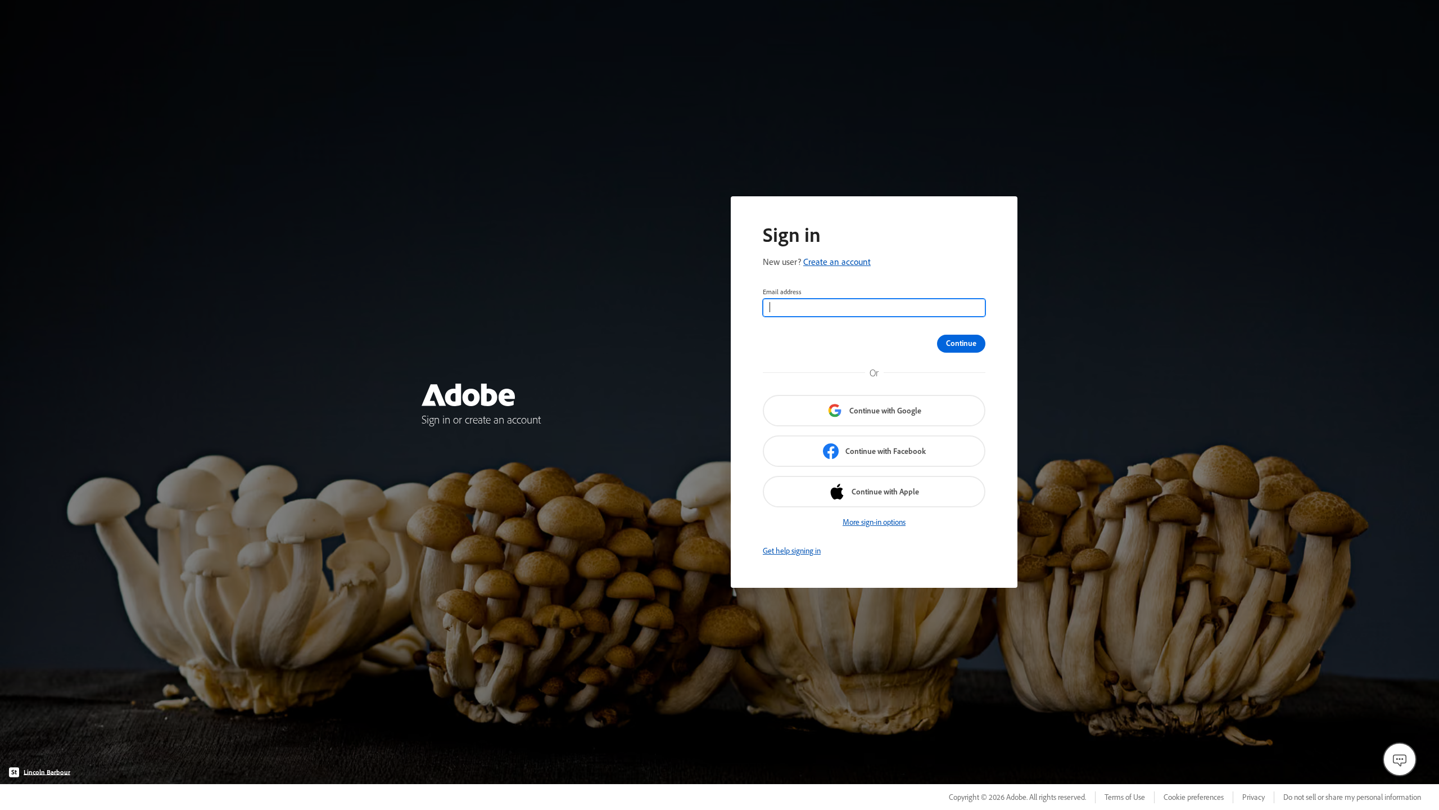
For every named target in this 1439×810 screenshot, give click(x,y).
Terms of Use (1125, 797)
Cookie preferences (1194, 797)
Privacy (1253, 797)
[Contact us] (1400, 759)
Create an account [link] (837, 261)
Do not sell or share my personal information (1352, 797)
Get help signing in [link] (792, 551)
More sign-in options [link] (874, 522)
